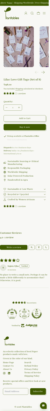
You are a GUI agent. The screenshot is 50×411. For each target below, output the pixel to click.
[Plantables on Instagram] (4, 373)
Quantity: (8, 101)
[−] (6, 108)
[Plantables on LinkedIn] (9, 373)
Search (27, 362)
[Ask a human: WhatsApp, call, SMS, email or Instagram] (43, 405)
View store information (17, 140)
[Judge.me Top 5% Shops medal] (37, 314)
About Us (7, 369)
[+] (19, 108)
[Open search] (32, 247)
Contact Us (8, 365)
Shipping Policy (31, 375)
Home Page (8, 362)
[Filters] (39, 247)
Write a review (14, 247)
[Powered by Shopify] (26, 13)
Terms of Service (32, 372)
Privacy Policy (31, 369)
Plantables (27, 406)
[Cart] (38, 13)
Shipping (19, 89)
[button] (32, 13)
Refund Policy (31, 365)
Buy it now (24, 127)
